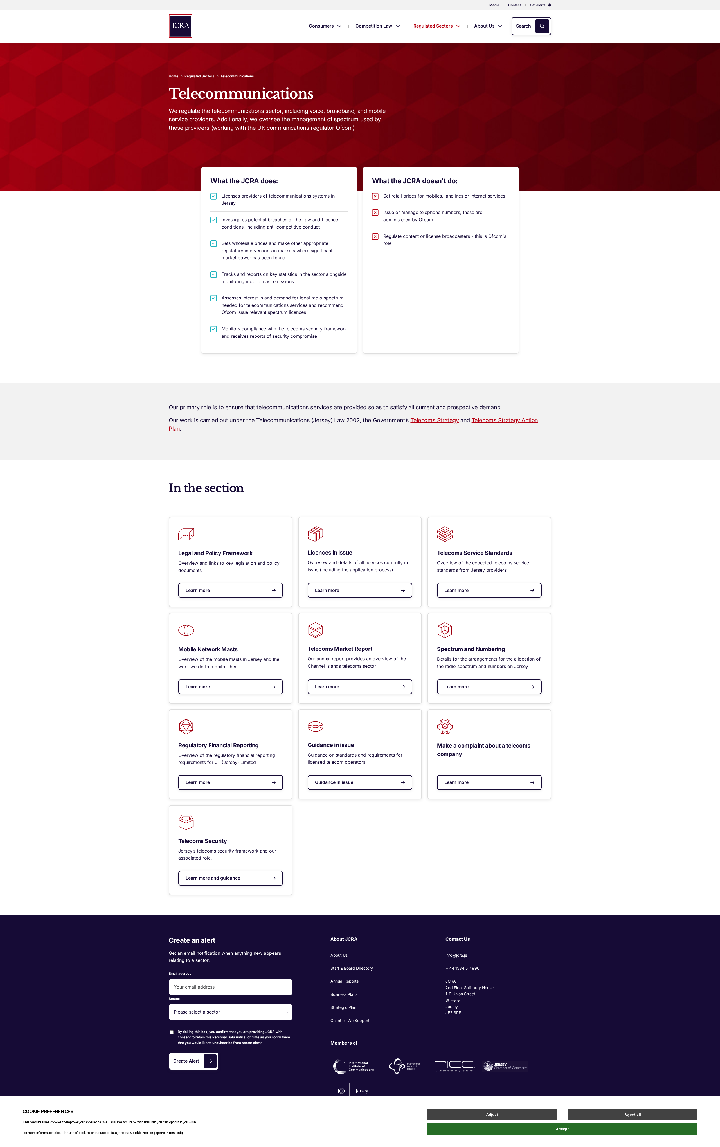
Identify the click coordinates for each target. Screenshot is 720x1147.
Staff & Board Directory (351, 968)
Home (173, 76)
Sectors (175, 998)
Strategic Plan (343, 1007)
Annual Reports (344, 981)
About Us (485, 26)
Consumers (322, 26)
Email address (180, 973)
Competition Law (374, 26)
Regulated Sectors (433, 26)
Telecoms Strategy (434, 420)
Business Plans (343, 994)
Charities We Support (350, 1020)
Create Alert (186, 1061)
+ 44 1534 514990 (463, 968)
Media (494, 5)
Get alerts (538, 5)
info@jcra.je (456, 955)
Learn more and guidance (213, 878)
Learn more (198, 590)
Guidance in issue (334, 782)
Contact (514, 5)
